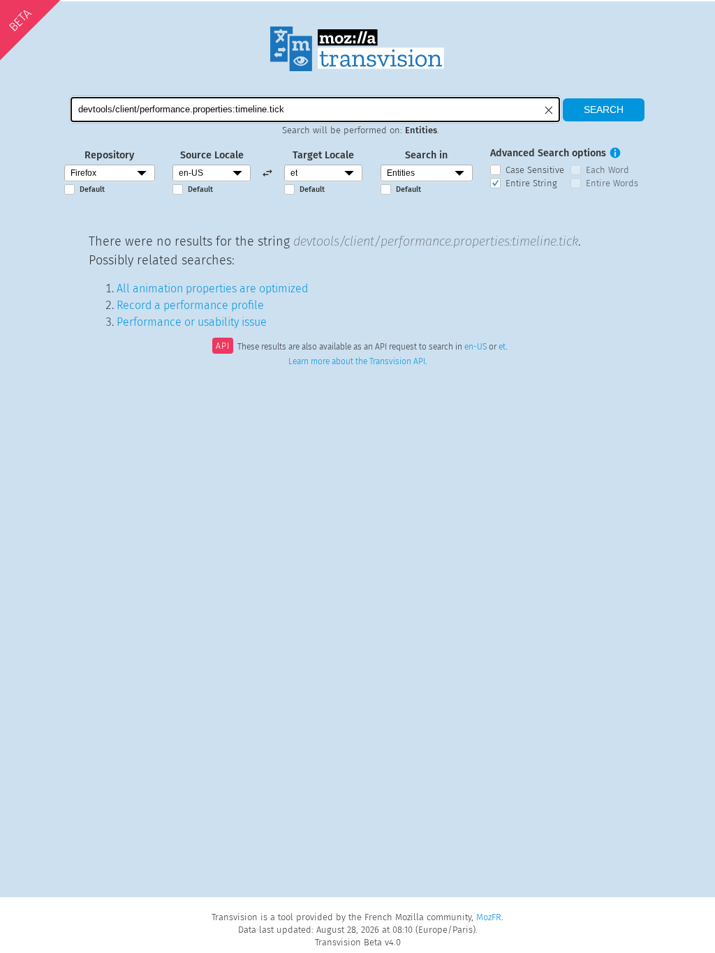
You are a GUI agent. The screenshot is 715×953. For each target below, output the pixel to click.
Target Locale (323, 155)
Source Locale (212, 155)
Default (92, 189)
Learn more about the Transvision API (356, 361)
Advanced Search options (548, 153)
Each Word (607, 170)
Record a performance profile (190, 305)
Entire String (531, 183)
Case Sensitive (535, 170)
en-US (475, 347)
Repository (109, 155)
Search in (426, 155)
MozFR (488, 917)
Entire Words (612, 183)
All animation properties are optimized (212, 288)
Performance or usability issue (192, 322)
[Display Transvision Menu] (656, 14)
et (502, 347)
